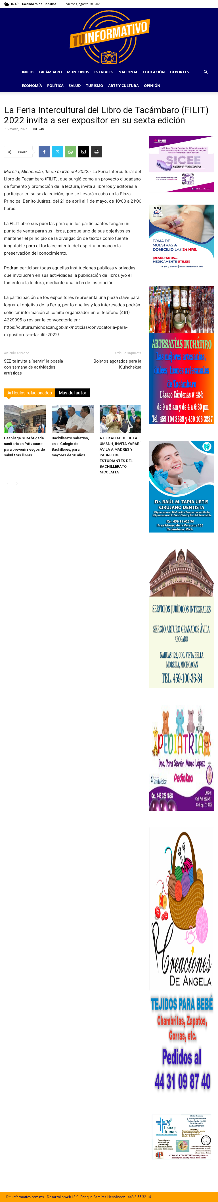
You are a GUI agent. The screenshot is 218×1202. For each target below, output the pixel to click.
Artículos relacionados (29, 393)
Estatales (103, 71)
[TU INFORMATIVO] (109, 36)
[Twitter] (57, 151)
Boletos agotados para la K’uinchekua (117, 364)
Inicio (27, 71)
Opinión (152, 85)
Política (55, 85)
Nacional (128, 71)
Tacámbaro (50, 71)
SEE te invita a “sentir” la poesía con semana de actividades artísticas (33, 367)
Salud (75, 85)
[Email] (83, 151)
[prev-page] (7, 483)
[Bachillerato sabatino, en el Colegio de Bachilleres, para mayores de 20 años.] (72, 419)
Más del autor (72, 393)
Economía (32, 85)
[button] (205, 72)
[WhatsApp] (70, 151)
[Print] (96, 151)
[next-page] (16, 483)
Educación (154, 71)
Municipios (78, 71)
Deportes (179, 71)
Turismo (94, 85)
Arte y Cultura (123, 85)
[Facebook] (44, 151)
